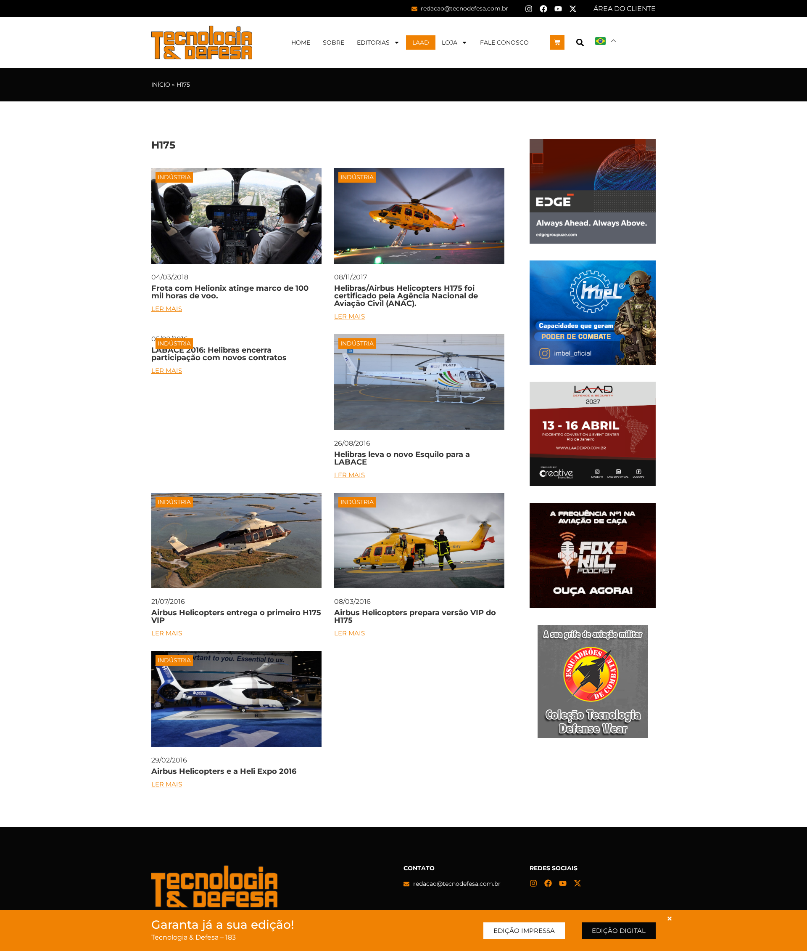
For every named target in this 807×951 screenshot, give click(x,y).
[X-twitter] (573, 9)
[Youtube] (558, 9)
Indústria (174, 177)
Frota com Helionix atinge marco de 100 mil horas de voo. (230, 292)
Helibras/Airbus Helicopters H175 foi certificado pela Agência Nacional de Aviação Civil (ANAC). (406, 296)
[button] (580, 42)
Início (160, 84)
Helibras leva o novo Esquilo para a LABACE (402, 458)
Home (300, 42)
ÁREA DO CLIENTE (624, 9)
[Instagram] (529, 9)
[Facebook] (543, 9)
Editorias (373, 42)
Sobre (333, 42)
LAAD (420, 42)
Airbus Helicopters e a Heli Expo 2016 (223, 771)
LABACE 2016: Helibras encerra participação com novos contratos (219, 353)
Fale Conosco (504, 42)
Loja (449, 42)
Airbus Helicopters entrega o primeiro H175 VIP (236, 616)
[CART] (557, 42)
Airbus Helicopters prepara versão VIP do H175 (415, 616)
